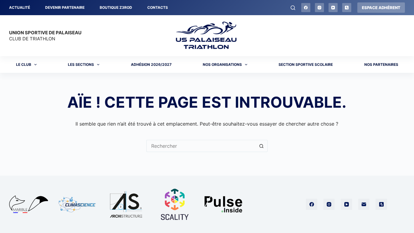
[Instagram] (319, 7)
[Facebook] (305, 7)
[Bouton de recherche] (261, 146)
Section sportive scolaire (306, 64)
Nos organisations (222, 64)
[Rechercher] (293, 7)
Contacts (157, 7)
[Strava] (346, 7)
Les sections (81, 64)
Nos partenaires (381, 64)
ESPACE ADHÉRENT (381, 7)
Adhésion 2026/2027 (151, 64)
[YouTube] (333, 7)
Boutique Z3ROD (116, 7)
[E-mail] (364, 204)
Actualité (19, 7)
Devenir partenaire (65, 7)
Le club (23, 64)
